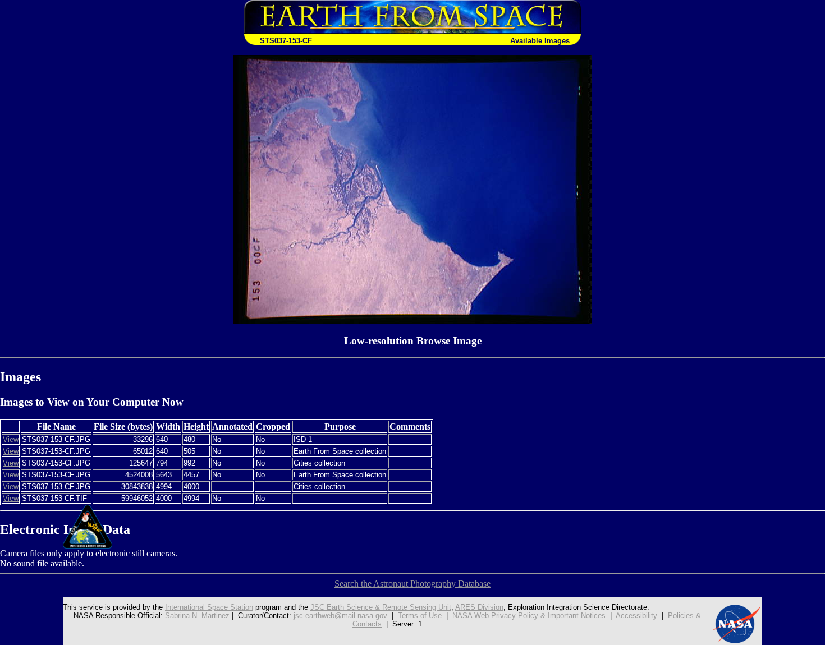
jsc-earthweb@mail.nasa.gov (340, 615)
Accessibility (636, 615)
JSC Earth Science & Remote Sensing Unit (380, 607)
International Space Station (209, 607)
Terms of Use (420, 615)
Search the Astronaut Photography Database (412, 583)
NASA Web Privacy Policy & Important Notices (529, 615)
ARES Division (479, 607)
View (11, 439)
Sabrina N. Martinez (197, 615)
